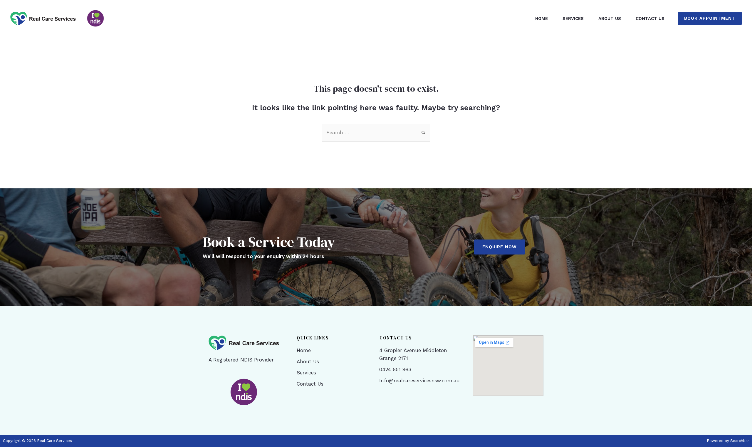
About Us (609, 18)
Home (541, 18)
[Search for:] (376, 132)
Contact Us (650, 18)
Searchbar (739, 440)
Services (573, 18)
